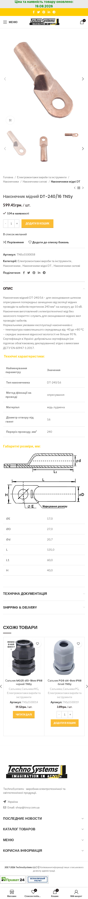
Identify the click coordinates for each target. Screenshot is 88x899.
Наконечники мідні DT (65, 181)
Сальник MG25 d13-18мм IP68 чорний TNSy (23, 682)
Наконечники (11, 181)
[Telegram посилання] (54, 12)
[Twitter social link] (38, 12)
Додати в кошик (37, 223)
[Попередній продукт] (75, 188)
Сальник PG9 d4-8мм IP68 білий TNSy (64, 682)
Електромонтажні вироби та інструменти (42, 177)
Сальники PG (71, 689)
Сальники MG (30, 689)
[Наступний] (83, 188)
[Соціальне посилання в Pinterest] (43, 12)
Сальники (15, 689)
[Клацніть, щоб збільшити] (10, 120)
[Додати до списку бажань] (37, 643)
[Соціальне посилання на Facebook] (34, 12)
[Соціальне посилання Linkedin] (48, 12)
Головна (8, 177)
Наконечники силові (35, 181)
